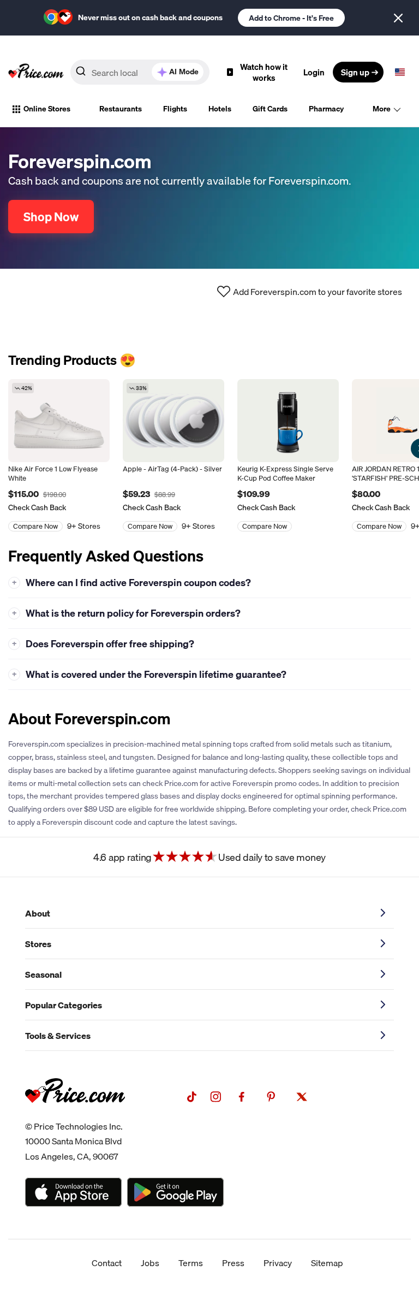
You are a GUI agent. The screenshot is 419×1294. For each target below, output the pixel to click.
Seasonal (43, 974)
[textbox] (400, 72)
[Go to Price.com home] (36, 72)
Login (314, 72)
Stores (38, 944)
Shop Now (51, 216)
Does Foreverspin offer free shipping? (103, 643)
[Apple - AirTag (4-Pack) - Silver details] (173, 420)
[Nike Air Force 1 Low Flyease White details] (59, 420)
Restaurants (120, 109)
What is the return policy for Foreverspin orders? (126, 613)
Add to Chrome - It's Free (291, 18)
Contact (107, 1262)
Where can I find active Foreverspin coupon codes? (132, 582)
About (37, 913)
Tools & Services (58, 1036)
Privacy (278, 1262)
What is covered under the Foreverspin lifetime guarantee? (149, 674)
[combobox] (140, 72)
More (382, 109)
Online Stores (46, 109)
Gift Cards (270, 109)
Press (233, 1262)
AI (184, 72)
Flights (175, 109)
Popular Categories (63, 1005)
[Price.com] (75, 1114)
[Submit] (81, 74)
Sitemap (327, 1262)
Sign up (355, 72)
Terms (190, 1262)
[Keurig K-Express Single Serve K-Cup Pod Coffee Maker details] (288, 420)
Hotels (219, 109)
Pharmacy (326, 109)
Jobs (150, 1262)
